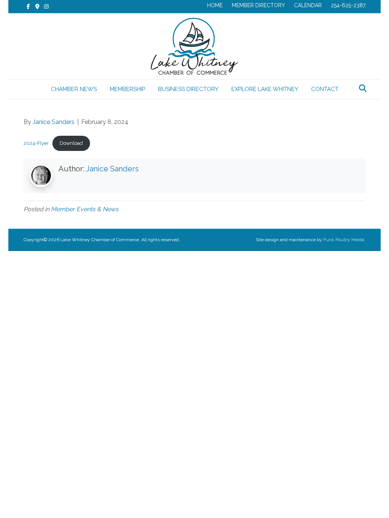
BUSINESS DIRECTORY (188, 89)
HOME (215, 5)
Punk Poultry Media (343, 239)
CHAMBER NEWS (74, 89)
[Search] (360, 88)
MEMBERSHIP (127, 89)
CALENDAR (308, 5)
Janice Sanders (112, 168)
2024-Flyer (36, 143)
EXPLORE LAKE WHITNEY (264, 89)
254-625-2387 (348, 5)
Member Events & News (85, 209)
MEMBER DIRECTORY (258, 5)
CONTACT (324, 89)
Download (71, 143)
